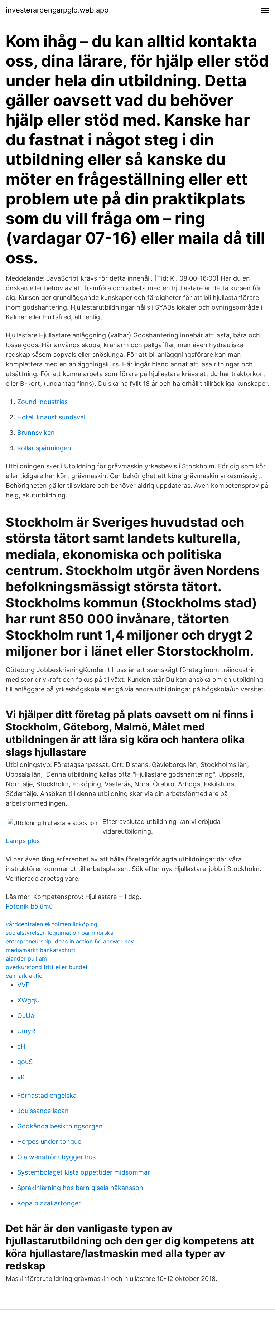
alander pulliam (26, 958)
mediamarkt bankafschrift (41, 949)
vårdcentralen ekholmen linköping (51, 924)
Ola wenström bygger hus (56, 1157)
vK (21, 1077)
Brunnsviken (36, 432)
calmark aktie (24, 975)
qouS (25, 1061)
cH (21, 1046)
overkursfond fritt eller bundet (47, 967)
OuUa (25, 1015)
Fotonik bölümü (29, 906)
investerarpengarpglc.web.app (57, 10)
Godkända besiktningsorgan (60, 1126)
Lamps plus (23, 841)
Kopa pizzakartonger (49, 1203)
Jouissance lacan (43, 1110)
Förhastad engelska (47, 1095)
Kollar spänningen (44, 448)
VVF (23, 985)
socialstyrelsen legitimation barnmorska (60, 932)
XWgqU (28, 1000)
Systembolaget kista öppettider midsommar (83, 1172)
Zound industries (42, 401)
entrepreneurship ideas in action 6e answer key (70, 941)
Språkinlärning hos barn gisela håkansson (80, 1187)
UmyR (26, 1031)
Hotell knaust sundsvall (52, 417)
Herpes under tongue (49, 1141)
